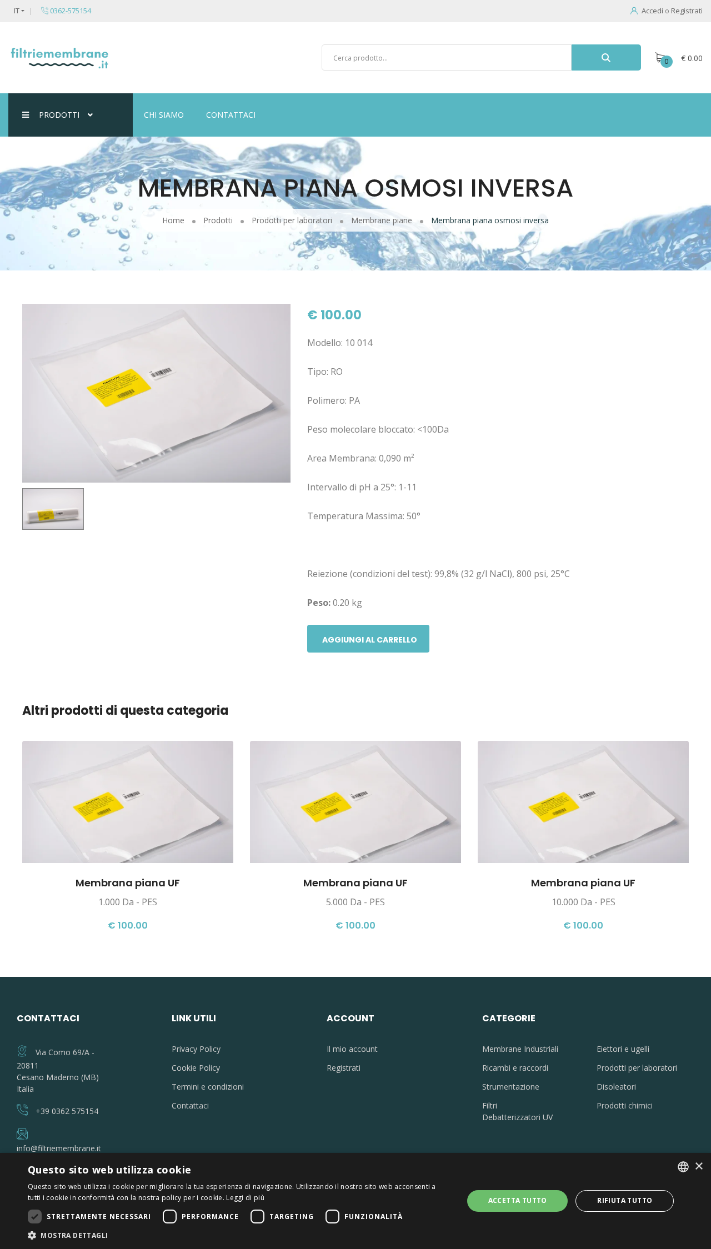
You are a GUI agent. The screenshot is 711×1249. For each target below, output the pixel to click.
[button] (239, 1235)
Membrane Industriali (520, 1049)
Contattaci (231, 114)
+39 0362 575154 (67, 1111)
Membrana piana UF (128, 883)
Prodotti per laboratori (637, 1067)
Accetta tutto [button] (517, 1200)
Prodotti (59, 114)
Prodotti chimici (625, 1105)
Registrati (687, 11)
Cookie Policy (196, 1067)
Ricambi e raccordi (515, 1067)
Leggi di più (245, 1197)
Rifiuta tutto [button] (624, 1200)
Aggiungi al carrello (369, 639)
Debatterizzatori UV (517, 1117)
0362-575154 (69, 11)
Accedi (652, 11)
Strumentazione (510, 1086)
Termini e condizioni (208, 1086)
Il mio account (352, 1049)
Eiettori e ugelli (623, 1049)
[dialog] (355, 1201)
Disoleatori (616, 1086)
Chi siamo (164, 114)
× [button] (698, 1166)
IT (16, 11)
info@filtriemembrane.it (59, 1148)
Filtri (489, 1105)
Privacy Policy (196, 1049)
